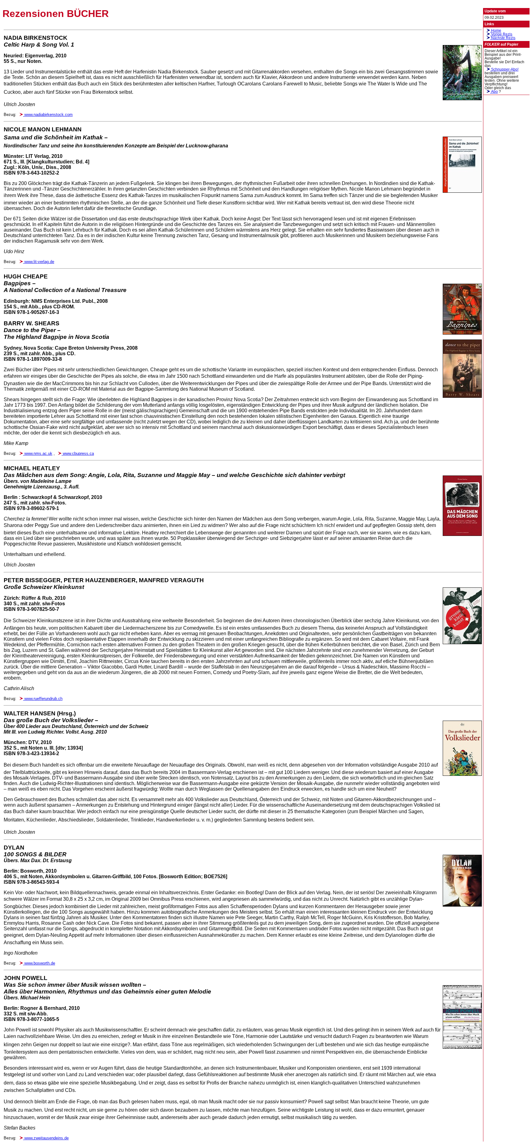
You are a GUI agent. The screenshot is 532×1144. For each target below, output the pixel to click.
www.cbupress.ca (78, 453)
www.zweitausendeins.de (46, 1138)
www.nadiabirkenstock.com (48, 114)
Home (495, 30)
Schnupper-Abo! (504, 69)
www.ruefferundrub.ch (42, 698)
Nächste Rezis (502, 38)
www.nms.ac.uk (37, 453)
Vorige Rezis (501, 34)
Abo (494, 91)
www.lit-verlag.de (38, 261)
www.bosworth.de (39, 963)
